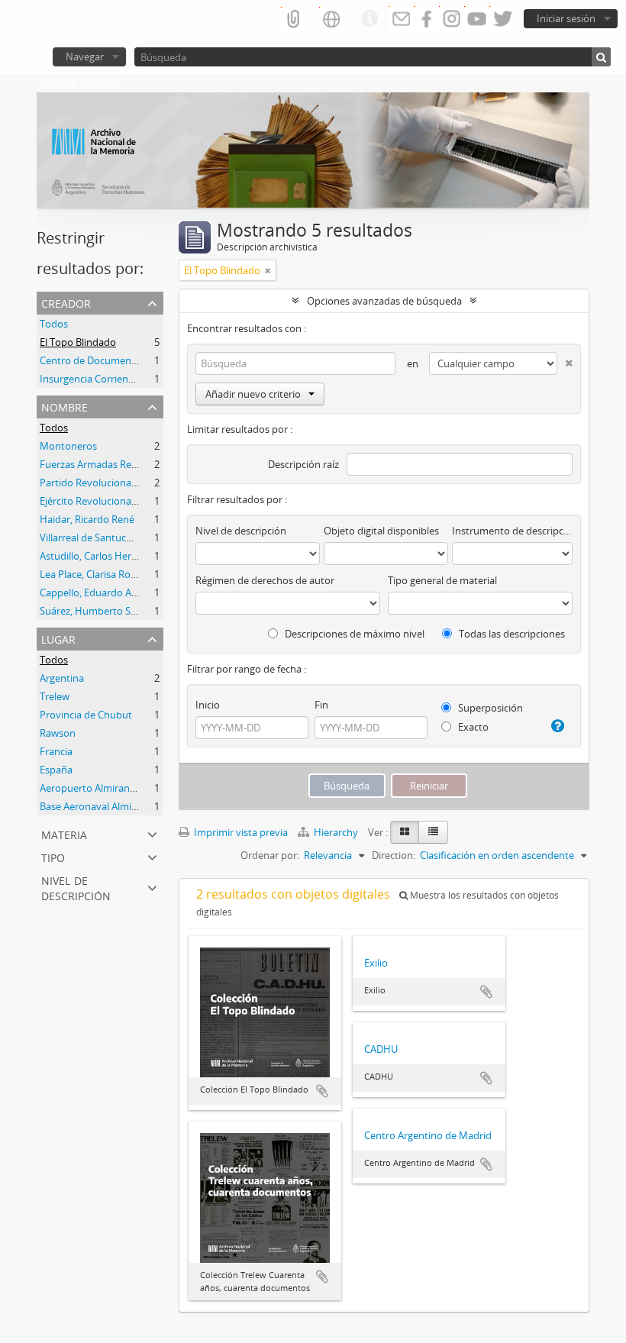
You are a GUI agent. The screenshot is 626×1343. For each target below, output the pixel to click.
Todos (54, 324)
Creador (66, 302)
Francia (56, 751)
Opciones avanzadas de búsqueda (384, 301)
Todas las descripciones (511, 634)
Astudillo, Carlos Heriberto (99, 556)
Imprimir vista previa (240, 832)
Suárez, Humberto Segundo (103, 611)
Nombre (64, 405)
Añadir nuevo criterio (253, 394)
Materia (64, 833)
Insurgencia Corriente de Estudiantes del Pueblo (148, 379)
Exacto (472, 727)
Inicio (207, 705)
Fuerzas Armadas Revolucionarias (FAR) (129, 464)
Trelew (54, 696)
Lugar (58, 638)
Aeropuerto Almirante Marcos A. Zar (121, 788)
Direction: (393, 855)
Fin (321, 705)
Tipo (53, 856)
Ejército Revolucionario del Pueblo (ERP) (130, 501)
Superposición (489, 708)
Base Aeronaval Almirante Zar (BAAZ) (122, 806)
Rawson (58, 733)
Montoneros (68, 446)
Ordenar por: (269, 855)
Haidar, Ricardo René (87, 519)
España (56, 769)
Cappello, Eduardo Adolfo (97, 592)
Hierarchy (335, 832)
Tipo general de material (442, 580)
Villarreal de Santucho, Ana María (114, 537)
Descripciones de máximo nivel (353, 634)
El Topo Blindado (78, 342)
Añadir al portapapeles (322, 1091)
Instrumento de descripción (512, 531)
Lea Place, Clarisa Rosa (90, 574)
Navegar (85, 56)
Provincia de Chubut (86, 715)
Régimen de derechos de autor (264, 580)
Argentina (62, 678)
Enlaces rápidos (369, 19)
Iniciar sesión (566, 18)
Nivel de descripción (76, 887)
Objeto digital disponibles (381, 531)
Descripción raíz (303, 464)
